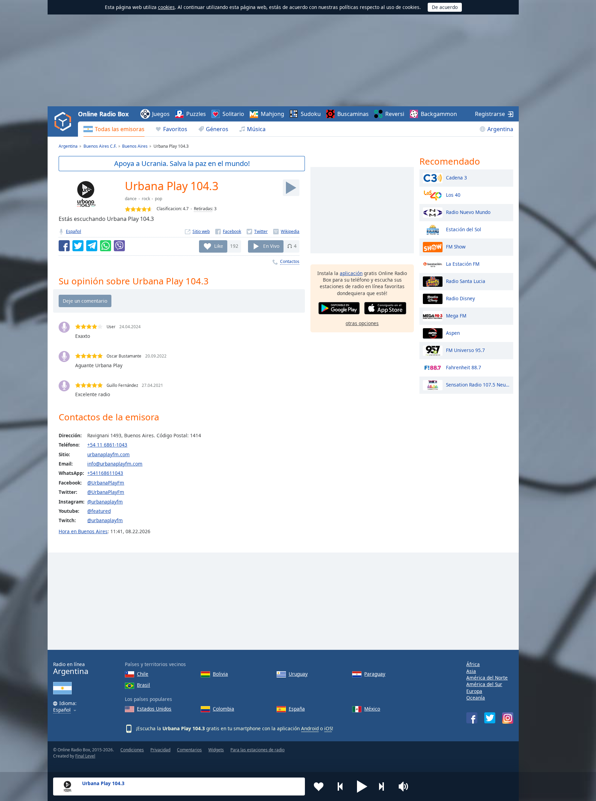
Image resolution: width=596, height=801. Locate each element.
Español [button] (62, 710)
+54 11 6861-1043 (107, 444)
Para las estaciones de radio (257, 750)
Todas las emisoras (120, 129)
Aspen (453, 332)
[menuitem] (114, 129)
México (372, 708)
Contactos (289, 261)
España (297, 708)
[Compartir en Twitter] (77, 245)
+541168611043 (105, 473)
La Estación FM (462, 263)
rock (146, 199)
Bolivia (220, 674)
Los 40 (453, 194)
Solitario (233, 114)
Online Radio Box (103, 114)
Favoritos (175, 129)
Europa (474, 691)
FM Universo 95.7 (465, 349)
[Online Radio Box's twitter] (489, 717)
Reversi (394, 114)
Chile (142, 674)
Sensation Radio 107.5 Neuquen (478, 384)
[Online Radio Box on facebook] (471, 717)
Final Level (85, 756)
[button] (362, 786)
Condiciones (132, 750)
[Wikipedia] (286, 231)
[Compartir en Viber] (119, 245)
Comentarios (189, 750)
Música (256, 129)
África (473, 664)
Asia (471, 671)
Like (218, 246)
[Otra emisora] (384, 786)
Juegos (161, 114)
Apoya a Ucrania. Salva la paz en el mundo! (182, 163)
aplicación (351, 273)
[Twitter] (257, 231)
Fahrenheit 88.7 (463, 367)
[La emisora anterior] (340, 786)
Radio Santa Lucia (465, 280)
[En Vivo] (291, 187)
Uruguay (298, 674)
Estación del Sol (463, 229)
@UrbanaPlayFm (105, 482)
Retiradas (203, 209)
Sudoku (311, 114)
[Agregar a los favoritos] (318, 786)
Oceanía (475, 697)
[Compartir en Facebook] (64, 245)
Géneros (217, 129)
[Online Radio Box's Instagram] (507, 718)
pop (158, 199)
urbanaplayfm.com (108, 454)
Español (73, 231)
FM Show (456, 246)
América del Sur (484, 684)
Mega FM (456, 315)
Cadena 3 (456, 177)
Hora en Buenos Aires (83, 531)
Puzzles (196, 114)
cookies (166, 7)
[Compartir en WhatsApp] (105, 245)
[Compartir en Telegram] (91, 245)
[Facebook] (228, 231)
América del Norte (487, 677)
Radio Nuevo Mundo (468, 211)
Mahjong (272, 114)
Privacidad (160, 750)
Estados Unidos (154, 708)
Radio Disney (460, 298)
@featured (99, 511)
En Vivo (271, 246)
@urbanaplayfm (105, 501)
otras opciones (362, 323)
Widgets (216, 750)
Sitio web (201, 231)
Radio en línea (70, 668)
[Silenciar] (406, 786)
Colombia (223, 708)
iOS (328, 728)
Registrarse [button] (490, 114)
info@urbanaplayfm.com (114, 463)
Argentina (500, 129)
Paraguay (374, 674)
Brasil (143, 685)
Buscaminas (353, 114)
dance (131, 199)
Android (310, 728)
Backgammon (439, 114)
